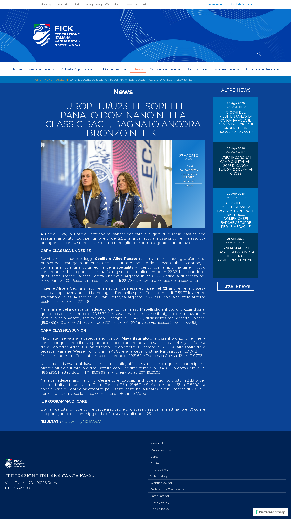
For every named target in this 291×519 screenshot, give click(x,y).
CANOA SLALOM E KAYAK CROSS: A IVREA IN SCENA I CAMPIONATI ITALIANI (236, 254)
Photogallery (159, 469)
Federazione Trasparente (167, 489)
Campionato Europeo (189, 176)
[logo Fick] (56, 45)
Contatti (155, 463)
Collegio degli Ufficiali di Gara (103, 4)
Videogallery (158, 476)
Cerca (154, 456)
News (138, 69)
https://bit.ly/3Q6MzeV (81, 421)
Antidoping (43, 4)
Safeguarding (159, 496)
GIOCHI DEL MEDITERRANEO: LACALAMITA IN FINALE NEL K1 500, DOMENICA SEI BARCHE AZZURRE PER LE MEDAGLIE (235, 215)
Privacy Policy (159, 502)
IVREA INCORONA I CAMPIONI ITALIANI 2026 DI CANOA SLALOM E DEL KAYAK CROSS (235, 165)
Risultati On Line (241, 4)
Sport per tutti (136, 4)
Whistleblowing (161, 483)
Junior (188, 185)
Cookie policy (159, 509)
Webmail (156, 443)
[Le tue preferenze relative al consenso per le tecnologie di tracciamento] (270, 512)
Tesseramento (217, 4)
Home (16, 69)
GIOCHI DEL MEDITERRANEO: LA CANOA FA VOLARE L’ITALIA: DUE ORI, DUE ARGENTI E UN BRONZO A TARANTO (236, 122)
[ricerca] (257, 54)
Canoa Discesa (189, 170)
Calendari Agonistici (67, 4)
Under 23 (188, 181)
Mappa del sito (160, 450)
